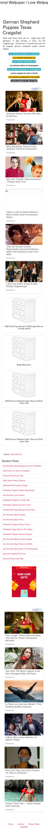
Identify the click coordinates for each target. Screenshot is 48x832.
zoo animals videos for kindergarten (24, 65)
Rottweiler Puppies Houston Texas (17, 505)
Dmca (11, 824)
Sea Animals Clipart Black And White (18, 544)
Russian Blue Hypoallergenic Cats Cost (19, 509)
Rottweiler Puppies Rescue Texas (16, 524)
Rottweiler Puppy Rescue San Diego (17, 529)
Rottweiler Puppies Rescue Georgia (17, 534)
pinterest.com (16, 454)
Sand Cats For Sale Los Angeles (16, 470)
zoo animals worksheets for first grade (24, 77)
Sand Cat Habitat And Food (14, 553)
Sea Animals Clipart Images (14, 514)
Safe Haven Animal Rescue (14, 480)
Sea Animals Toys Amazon (14, 495)
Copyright (24, 826)
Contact (21, 824)
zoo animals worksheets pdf (24, 61)
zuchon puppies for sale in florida (24, 73)
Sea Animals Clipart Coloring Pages (17, 539)
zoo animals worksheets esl (24, 58)
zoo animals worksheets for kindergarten (24, 69)
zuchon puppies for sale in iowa (24, 81)
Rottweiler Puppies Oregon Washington (19, 490)
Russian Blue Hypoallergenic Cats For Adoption (22, 465)
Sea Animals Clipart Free (13, 519)
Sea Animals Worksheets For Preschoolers (20, 548)
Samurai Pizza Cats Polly (13, 558)
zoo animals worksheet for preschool (24, 54)
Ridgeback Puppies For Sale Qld (16, 500)
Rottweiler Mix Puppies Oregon (15, 485)
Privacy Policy (33, 824)
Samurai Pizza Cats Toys (13, 475)
